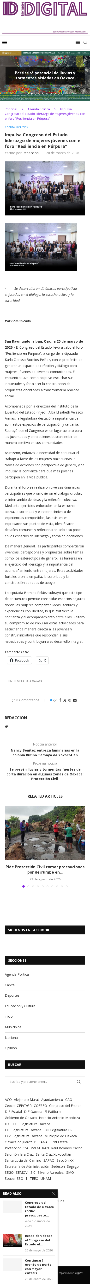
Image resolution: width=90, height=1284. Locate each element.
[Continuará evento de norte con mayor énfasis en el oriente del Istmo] (12, 1264)
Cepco (10, 1105)
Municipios (13, 1027)
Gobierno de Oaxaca (21, 1117)
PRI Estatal (60, 1142)
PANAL (43, 1142)
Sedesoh (58, 1166)
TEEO (34, 1178)
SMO (70, 1172)
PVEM (35, 1148)
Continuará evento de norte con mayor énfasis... (38, 1266)
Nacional (11, 1037)
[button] (6, 75)
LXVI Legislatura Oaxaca (25, 681)
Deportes (12, 995)
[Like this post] (54, 700)
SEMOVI (22, 1172)
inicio (9, 1016)
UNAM (46, 1178)
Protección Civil (17, 1148)
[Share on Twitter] (64, 700)
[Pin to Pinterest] (69, 700)
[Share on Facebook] (60, 700)
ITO (8, 1124)
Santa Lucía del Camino (23, 1160)
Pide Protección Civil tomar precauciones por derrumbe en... (45, 869)
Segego (73, 1166)
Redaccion (31, 153)
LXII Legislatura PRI (58, 1130)
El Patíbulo (52, 1111)
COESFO (40, 1105)
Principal (11, 109)
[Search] (85, 42)
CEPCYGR (24, 1105)
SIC (33, 1172)
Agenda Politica (39, 109)
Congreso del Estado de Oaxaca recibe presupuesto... (39, 1209)
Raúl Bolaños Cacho (67, 1148)
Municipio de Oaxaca (60, 1136)
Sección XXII (66, 1160)
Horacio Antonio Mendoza (59, 1117)
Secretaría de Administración (27, 1166)
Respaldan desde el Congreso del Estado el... (38, 1240)
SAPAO (48, 1160)
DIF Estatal (13, 1111)
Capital (10, 985)
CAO (68, 1099)
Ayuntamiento (52, 1099)
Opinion (11, 1048)
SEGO (9, 1172)
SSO (20, 1178)
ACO (8, 1099)
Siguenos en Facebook (28, 930)
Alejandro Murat (26, 1099)
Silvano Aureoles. (51, 1172)
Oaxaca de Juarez (18, 1142)
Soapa (10, 1178)
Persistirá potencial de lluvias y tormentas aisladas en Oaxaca (45, 75)
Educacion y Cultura (20, 1006)
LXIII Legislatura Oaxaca (31, 1124)
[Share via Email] (75, 700)
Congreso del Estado (65, 1105)
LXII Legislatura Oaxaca (23, 1130)
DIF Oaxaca (33, 1111)
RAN (45, 1148)
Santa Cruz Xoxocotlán (53, 1154)
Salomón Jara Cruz (19, 1154)
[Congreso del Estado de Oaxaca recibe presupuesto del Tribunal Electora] (12, 1207)
